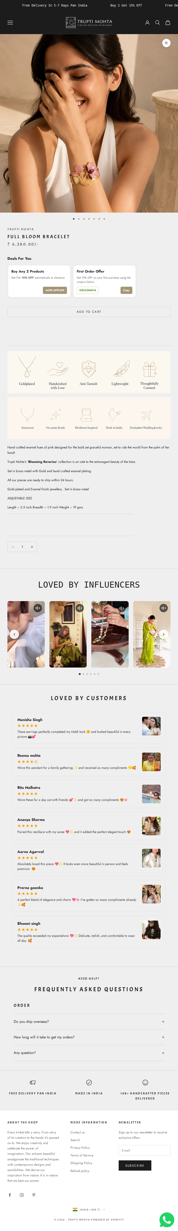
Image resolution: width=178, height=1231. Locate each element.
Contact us (77, 1132)
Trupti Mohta (20, 229)
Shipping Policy (81, 1163)
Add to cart (89, 311)
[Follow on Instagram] (21, 1195)
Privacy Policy (80, 1147)
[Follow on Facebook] (9, 1195)
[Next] (163, 634)
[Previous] (14, 634)
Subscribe (135, 1165)
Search (75, 1140)
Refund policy (79, 1170)
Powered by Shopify (107, 1219)
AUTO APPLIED (55, 290)
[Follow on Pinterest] (34, 1195)
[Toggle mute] (38, 608)
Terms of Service (81, 1155)
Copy (126, 290)
